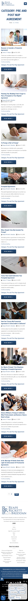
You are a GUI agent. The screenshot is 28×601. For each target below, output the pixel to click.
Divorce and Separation (7, 550)
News (14, 533)
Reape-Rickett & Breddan (8, 100)
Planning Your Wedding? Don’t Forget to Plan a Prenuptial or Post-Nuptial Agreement (13, 96)
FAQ (14, 535)
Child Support (7, 559)
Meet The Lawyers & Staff (14, 531)
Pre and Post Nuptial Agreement (21, 555)
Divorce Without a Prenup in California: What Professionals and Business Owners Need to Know (14, 415)
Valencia (12, 569)
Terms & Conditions (14, 542)
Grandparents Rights (21, 560)
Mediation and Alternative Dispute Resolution (7, 553)
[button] (2, 579)
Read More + (8, 69)
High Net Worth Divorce (7, 555)
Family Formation (21, 562)
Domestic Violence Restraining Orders (21, 558)
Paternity (21, 550)
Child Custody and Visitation (7, 562)
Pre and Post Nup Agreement (15, 65)
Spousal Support (7, 557)
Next (16, 494)
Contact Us (14, 538)
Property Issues (21, 552)
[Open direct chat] (24, 581)
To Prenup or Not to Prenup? (9, 143)
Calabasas (17, 569)
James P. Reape (6, 52)
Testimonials (14, 537)
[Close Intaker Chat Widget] (26, 581)
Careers (14, 540)
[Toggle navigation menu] (25, 3)
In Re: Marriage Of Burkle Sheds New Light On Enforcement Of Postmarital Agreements (12, 463)
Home (10, 22)
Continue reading (5, 62)
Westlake (23, 569)
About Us (14, 529)
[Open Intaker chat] (10, 600)
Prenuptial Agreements (8, 186)
